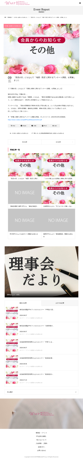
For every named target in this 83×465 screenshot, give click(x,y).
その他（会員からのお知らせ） (12, 26)
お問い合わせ (41, 450)
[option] (41, 271)
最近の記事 (23, 303)
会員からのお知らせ (58, 133)
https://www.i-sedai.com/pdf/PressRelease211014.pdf (25, 120)
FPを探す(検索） (41, 436)
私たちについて (41, 440)
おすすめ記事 (60, 303)
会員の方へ (41, 447)
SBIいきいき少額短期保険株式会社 (43, 133)
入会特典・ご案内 (41, 443)
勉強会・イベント (41, 433)
